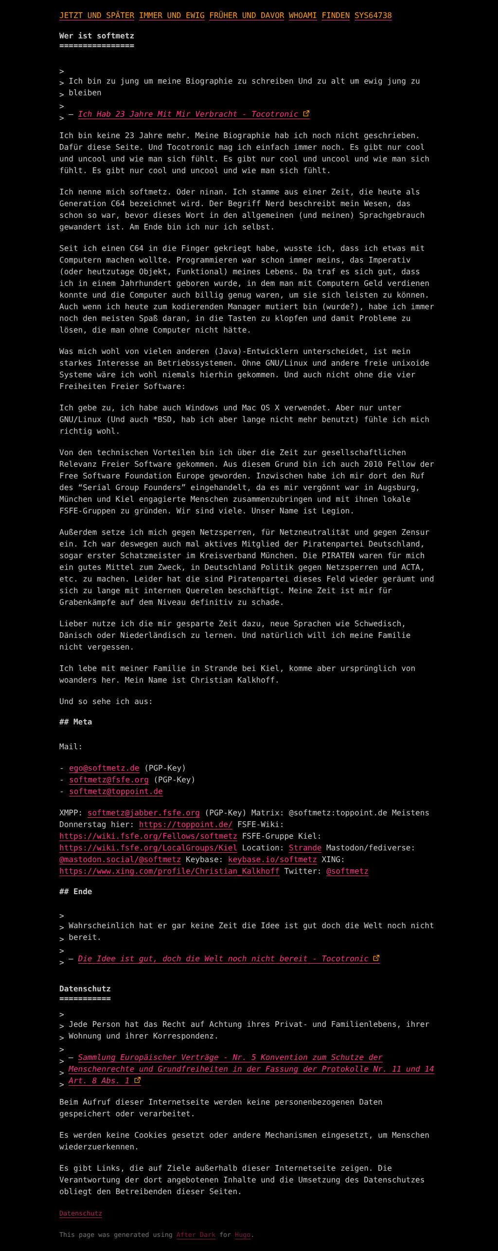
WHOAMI (303, 15)
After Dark (196, 1235)
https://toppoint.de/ (186, 824)
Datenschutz (80, 1213)
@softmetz (347, 871)
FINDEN (335, 15)
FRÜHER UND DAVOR (246, 15)
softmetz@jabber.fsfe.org (144, 812)
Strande (305, 847)
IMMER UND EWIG (172, 15)
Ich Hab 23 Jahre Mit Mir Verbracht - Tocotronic (188, 114)
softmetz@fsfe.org (109, 779)
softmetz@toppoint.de (116, 791)
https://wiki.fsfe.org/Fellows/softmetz (148, 836)
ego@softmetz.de (104, 768)
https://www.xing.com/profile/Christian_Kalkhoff (169, 871)
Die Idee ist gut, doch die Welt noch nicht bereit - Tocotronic (223, 958)
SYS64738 (373, 15)
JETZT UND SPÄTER (96, 15)
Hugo (242, 1235)
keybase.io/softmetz (272, 859)
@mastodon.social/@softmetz (120, 859)
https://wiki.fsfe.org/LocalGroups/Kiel (148, 847)
